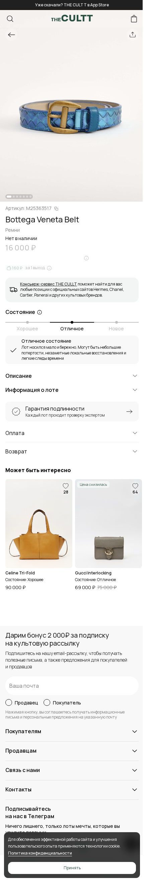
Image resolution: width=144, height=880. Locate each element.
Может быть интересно (38, 470)
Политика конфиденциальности (40, 853)
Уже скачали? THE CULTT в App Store (72, 5)
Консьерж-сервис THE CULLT (48, 284)
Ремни (12, 230)
